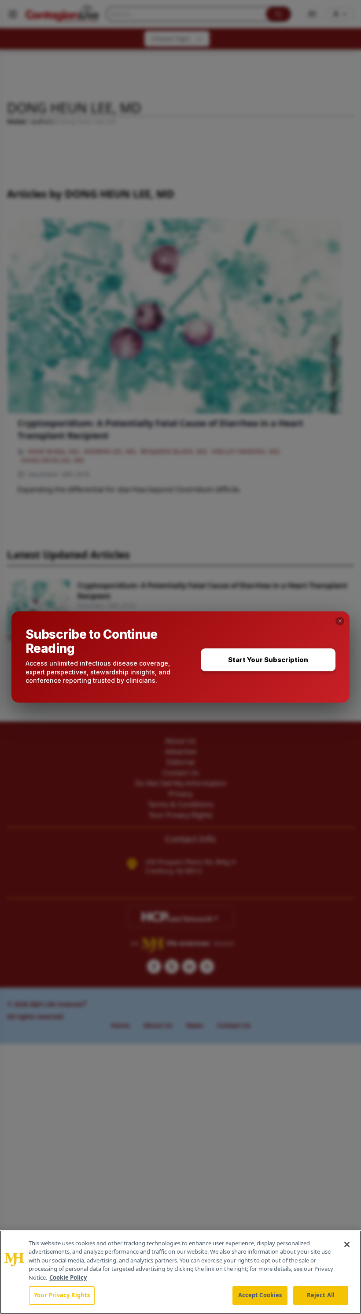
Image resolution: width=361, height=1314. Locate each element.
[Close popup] (339, 621)
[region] (180, 1272)
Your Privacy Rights (62, 1295)
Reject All (321, 1295)
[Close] (347, 1244)
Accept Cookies (260, 1295)
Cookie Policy (68, 1277)
